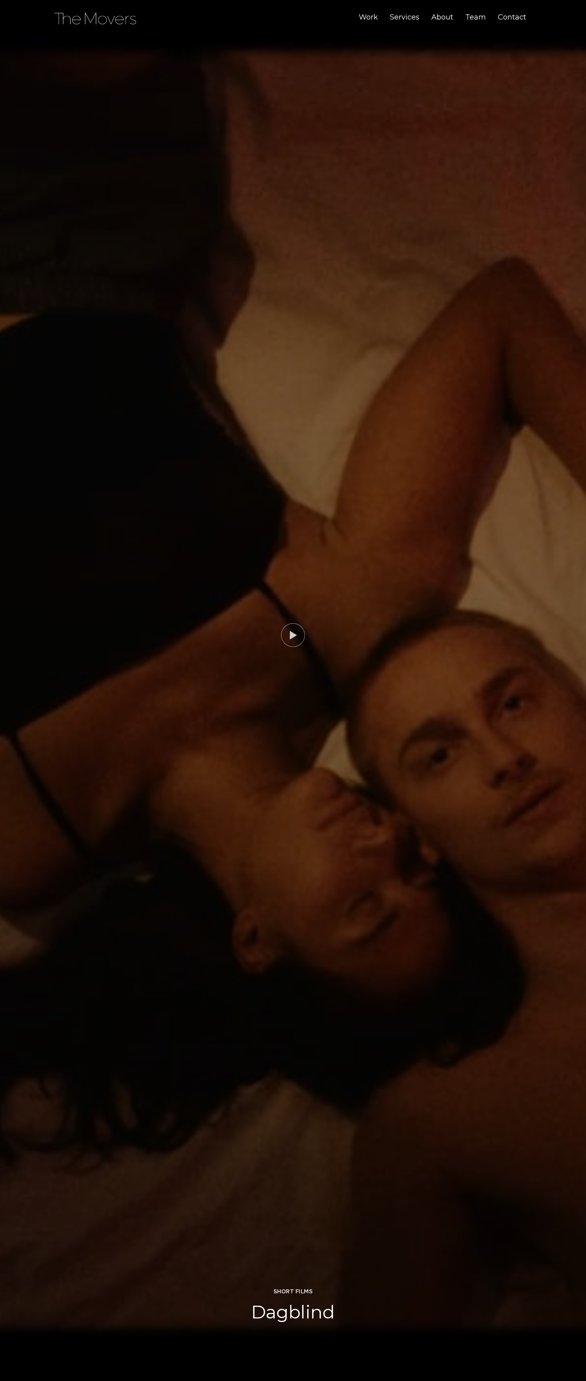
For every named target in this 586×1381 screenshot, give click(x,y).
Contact (512, 17)
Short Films (293, 1291)
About (442, 17)
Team (475, 17)
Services (404, 17)
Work (368, 17)
